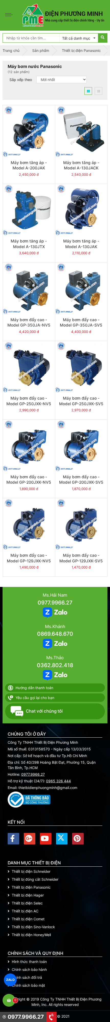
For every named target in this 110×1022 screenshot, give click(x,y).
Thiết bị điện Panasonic (31, 887)
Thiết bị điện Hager (28, 895)
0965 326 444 (58, 781)
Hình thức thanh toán (29, 961)
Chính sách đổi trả (27, 977)
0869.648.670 (55, 634)
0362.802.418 (55, 665)
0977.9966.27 (55, 602)
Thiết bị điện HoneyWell (31, 935)
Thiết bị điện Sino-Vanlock (33, 927)
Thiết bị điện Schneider (31, 871)
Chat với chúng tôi (44, 711)
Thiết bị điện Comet (28, 919)
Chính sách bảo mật (28, 985)
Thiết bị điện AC (25, 911)
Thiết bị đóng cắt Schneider (35, 879)
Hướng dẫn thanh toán (34, 688)
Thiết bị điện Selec (27, 903)
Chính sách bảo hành (29, 969)
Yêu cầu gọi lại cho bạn (35, 697)
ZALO (10, 979)
